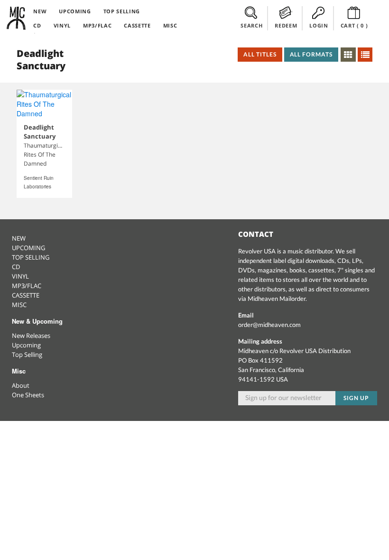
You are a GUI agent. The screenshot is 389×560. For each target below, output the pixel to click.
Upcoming (26, 345)
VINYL (62, 25)
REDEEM (286, 25)
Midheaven (16, 18)
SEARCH (251, 25)
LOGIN (318, 25)
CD (37, 25)
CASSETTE (137, 25)
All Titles (260, 54)
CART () (354, 25)
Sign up (356, 397)
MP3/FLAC (97, 25)
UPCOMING (75, 11)
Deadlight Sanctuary (40, 131)
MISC (170, 25)
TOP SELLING (121, 11)
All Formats (311, 54)
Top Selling (27, 354)
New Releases (31, 335)
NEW (39, 11)
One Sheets (28, 395)
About (20, 385)
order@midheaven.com (269, 324)
